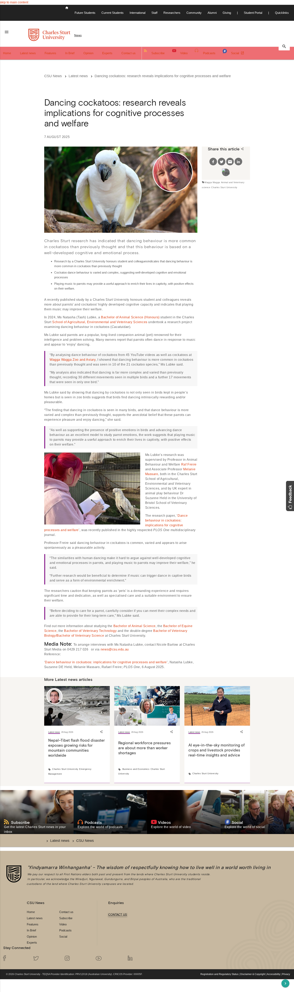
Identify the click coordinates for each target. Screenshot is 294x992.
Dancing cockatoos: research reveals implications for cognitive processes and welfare (163, 76)
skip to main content (14, 2)
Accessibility (273, 974)
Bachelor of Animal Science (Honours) (130, 317)
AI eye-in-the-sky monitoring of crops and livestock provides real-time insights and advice (216, 750)
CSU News (53, 76)
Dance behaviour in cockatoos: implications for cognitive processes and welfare (106, 662)
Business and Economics (136, 769)
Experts (107, 53)
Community (194, 12)
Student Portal (253, 12)
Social (235, 53)
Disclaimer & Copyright (252, 974)
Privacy (286, 974)
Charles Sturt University (224, 187)
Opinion (88, 53)
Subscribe (158, 53)
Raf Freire (189, 464)
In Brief (69, 53)
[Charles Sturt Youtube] (108, 959)
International (137, 12)
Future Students (85, 12)
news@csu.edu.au (115, 649)
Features (50, 53)
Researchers (171, 12)
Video (184, 53)
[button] (290, 496)
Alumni (212, 12)
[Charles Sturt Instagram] (77, 959)
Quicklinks (282, 12)
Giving (227, 12)
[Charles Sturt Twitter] (45, 959)
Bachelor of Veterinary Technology (90, 630)
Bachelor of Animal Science (134, 626)
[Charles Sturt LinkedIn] (140, 959)
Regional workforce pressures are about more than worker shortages (144, 748)
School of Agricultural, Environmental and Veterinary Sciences (99, 322)
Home (7, 53)
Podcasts (209, 53)
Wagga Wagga (212, 182)
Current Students (112, 12)
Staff (154, 12)
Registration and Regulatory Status (219, 974)
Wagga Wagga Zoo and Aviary (73, 359)
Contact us (128, 53)
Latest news (28, 53)
